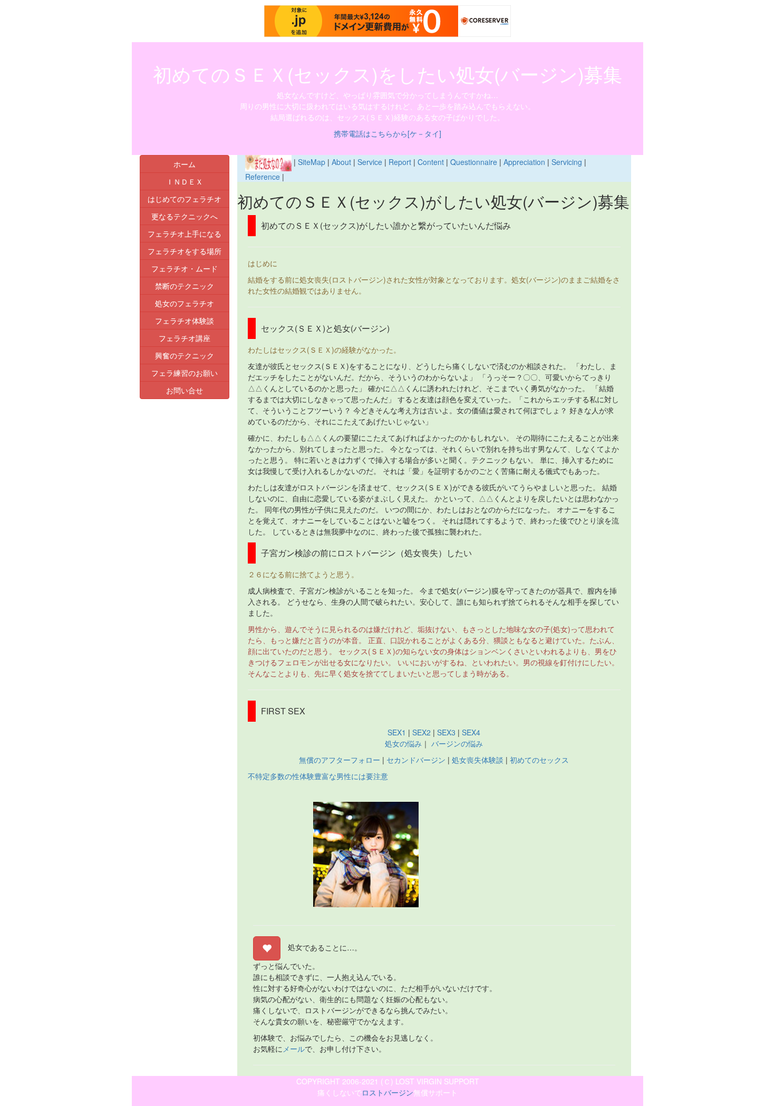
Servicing (566, 162)
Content (431, 162)
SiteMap (311, 162)
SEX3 (446, 732)
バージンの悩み (456, 743)
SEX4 (470, 732)
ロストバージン (387, 1092)
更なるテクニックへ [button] (184, 216)
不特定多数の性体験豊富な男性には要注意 (318, 776)
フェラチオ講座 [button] (184, 338)
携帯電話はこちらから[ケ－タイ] (387, 133)
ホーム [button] (184, 164)
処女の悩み (403, 743)
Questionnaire (473, 162)
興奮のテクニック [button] (184, 355)
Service (369, 162)
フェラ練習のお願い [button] (184, 372)
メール (294, 1048)
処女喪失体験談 (477, 759)
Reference (262, 176)
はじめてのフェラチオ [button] (184, 198)
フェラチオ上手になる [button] (184, 233)
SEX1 (397, 732)
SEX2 (421, 732)
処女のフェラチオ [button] (184, 303)
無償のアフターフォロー (339, 759)
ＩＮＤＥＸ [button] (184, 181)
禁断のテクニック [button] (184, 285)
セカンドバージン (415, 759)
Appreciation (524, 162)
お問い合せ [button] (184, 390)
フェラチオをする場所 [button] (184, 251)
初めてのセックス (539, 759)
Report (400, 162)
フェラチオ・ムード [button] (184, 268)
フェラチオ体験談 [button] (184, 320)
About (341, 162)
